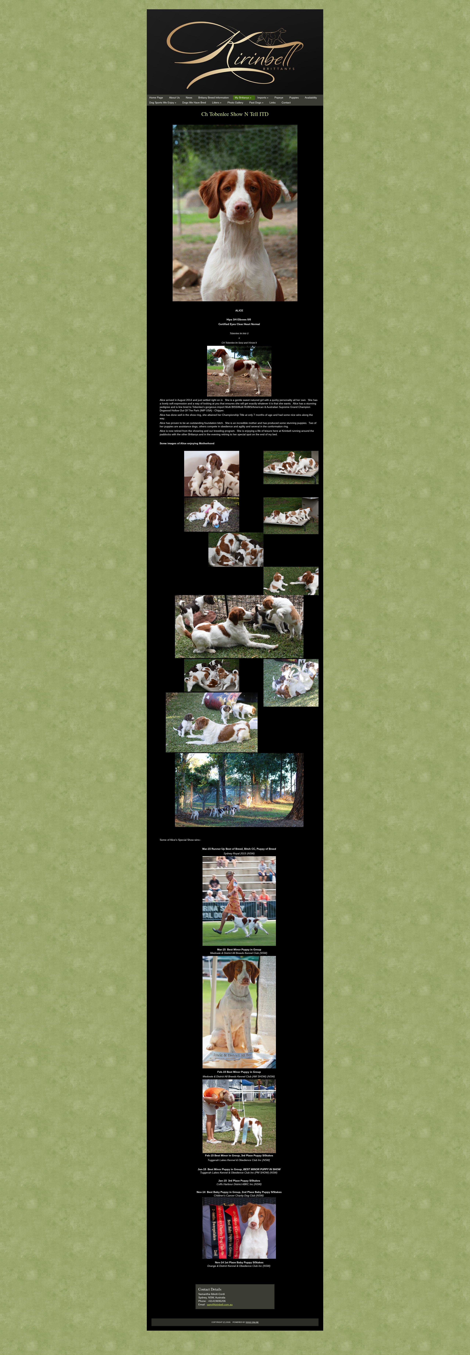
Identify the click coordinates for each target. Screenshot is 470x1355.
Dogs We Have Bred (194, 102)
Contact (286, 102)
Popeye (278, 97)
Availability (311, 97)
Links (273, 102)
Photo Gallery (235, 102)
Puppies (294, 97)
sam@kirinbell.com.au (220, 1304)
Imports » (262, 97)
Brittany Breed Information (213, 97)
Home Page (156, 97)
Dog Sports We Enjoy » (162, 102)
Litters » (216, 102)
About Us (174, 97)
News (189, 97)
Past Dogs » (256, 102)
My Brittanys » (243, 97)
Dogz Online (252, 1322)
